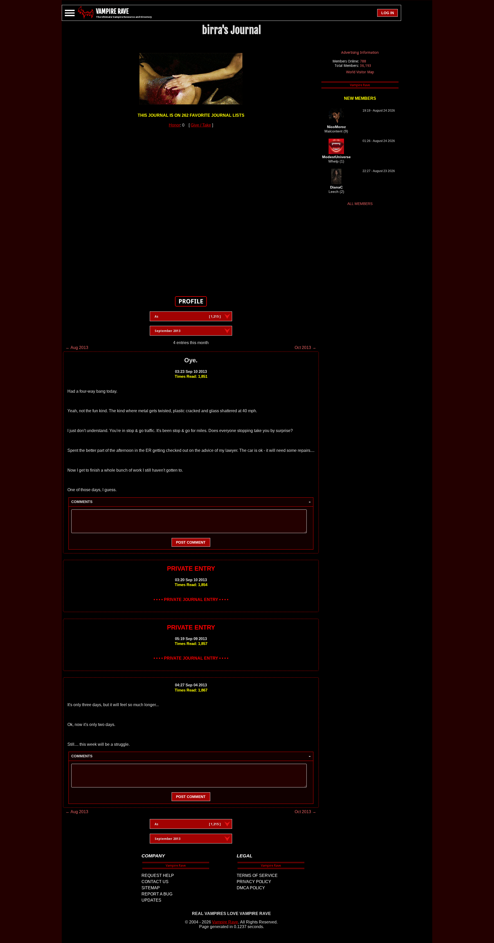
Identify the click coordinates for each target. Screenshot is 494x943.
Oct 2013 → (305, 347)
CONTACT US (155, 881)
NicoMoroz (336, 127)
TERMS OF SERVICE (257, 875)
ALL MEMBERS (360, 204)
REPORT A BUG (157, 894)
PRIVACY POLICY (254, 881)
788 (363, 61)
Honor (174, 125)
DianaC (336, 187)
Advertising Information (360, 52)
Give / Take (201, 125)
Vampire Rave (225, 922)
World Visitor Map (360, 72)
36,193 (365, 66)
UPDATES (151, 900)
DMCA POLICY (251, 888)
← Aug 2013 (77, 347)
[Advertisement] (191, 209)
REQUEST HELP (158, 875)
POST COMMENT (191, 542)
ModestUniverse (336, 157)
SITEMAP (151, 888)
